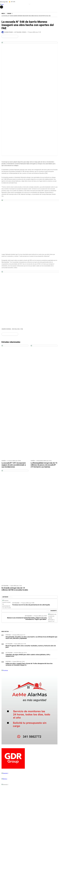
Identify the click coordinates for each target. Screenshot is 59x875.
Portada (8, 634)
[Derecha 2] (29, 773)
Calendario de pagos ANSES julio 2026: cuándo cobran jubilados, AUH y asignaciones (28, 655)
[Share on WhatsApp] (8, 36)
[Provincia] (29, 670)
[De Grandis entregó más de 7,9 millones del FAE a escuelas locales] (15, 526)
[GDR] (29, 758)
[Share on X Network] (5, 36)
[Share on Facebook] (3, 36)
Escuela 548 (16, 329)
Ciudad (9, 13)
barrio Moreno (6, 329)
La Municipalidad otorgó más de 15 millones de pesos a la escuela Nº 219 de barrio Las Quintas (44, 465)
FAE (22, 329)
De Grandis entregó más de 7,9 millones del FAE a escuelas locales (15, 589)
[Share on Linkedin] (11, 36)
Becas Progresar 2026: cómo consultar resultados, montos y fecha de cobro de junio (31, 646)
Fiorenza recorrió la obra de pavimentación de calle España (31, 605)
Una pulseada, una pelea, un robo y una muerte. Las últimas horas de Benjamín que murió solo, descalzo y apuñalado (31, 637)
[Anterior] (6, 604)
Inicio (3, 13)
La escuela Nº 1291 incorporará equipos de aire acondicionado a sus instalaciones (14, 465)
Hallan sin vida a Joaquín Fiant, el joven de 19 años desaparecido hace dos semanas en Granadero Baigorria (29, 664)
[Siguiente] (52, 617)
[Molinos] (29, 779)
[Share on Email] (13, 36)
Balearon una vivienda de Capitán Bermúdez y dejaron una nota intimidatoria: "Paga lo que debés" (27, 618)
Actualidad (17, 32)
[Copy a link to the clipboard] (16, 36)
